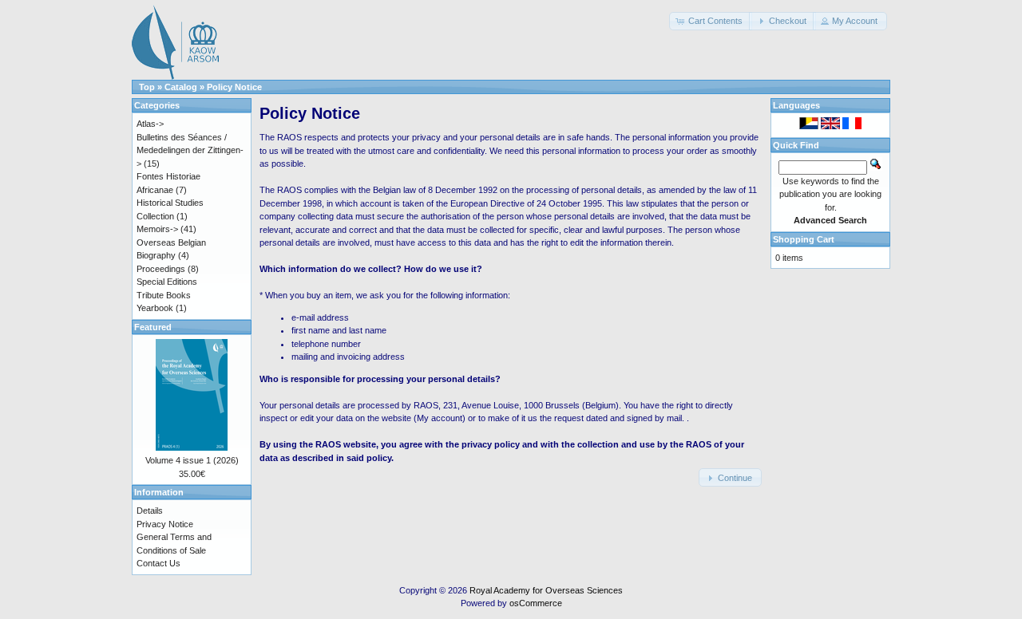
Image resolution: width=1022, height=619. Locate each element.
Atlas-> (150, 123)
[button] (710, 21)
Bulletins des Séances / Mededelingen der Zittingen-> (190, 150)
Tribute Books (164, 295)
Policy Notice (234, 87)
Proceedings (161, 269)
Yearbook (155, 308)
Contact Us (158, 563)
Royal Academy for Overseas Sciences (546, 590)
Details (150, 510)
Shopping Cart (803, 239)
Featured (153, 327)
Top (147, 87)
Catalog (180, 87)
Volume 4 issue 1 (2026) (192, 460)
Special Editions (167, 281)
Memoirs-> (157, 229)
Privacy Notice (165, 524)
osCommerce (535, 603)
